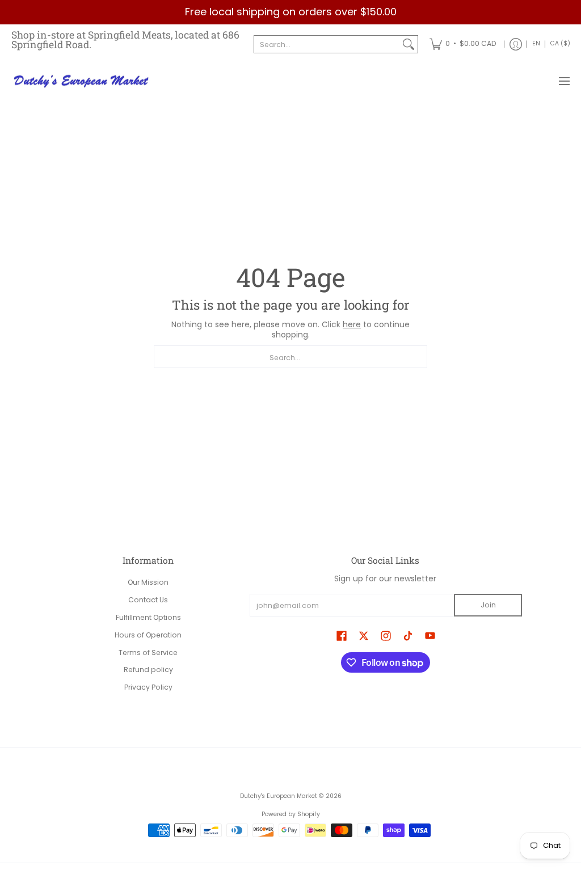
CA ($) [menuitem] (560, 43)
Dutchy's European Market (278, 796)
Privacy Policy (148, 687)
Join (488, 605)
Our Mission (148, 582)
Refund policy (148, 669)
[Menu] (564, 81)
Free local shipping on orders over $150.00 (291, 12)
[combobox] (326, 44)
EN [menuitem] (536, 43)
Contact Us (148, 600)
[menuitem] (462, 44)
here (352, 324)
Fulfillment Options (148, 617)
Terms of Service (148, 652)
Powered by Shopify (291, 814)
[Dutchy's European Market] (82, 81)
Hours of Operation (148, 635)
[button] (342, 635)
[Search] (408, 44)
